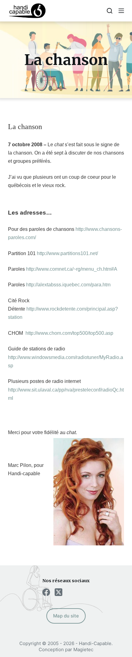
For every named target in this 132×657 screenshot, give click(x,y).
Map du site (66, 616)
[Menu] (121, 10)
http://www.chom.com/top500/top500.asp (69, 333)
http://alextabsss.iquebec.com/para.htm (68, 284)
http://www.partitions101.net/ (67, 253)
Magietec (83, 649)
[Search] (109, 10)
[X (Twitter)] (58, 592)
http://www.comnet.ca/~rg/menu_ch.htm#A (71, 269)
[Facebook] (46, 592)
